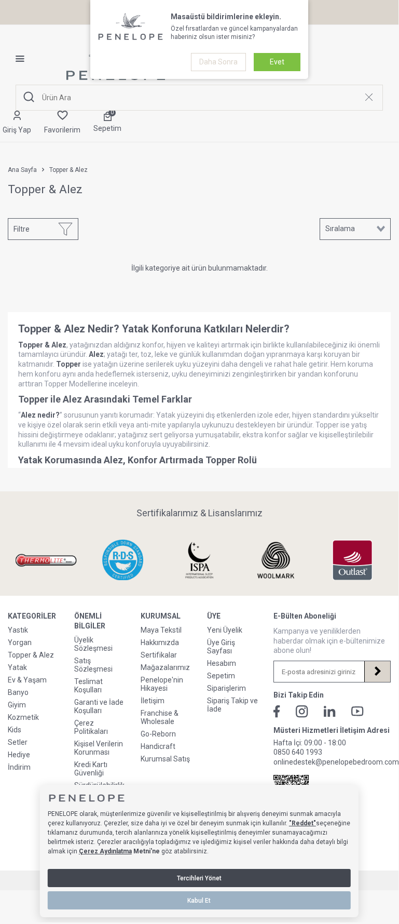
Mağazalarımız (165, 667)
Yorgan (20, 642)
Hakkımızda (160, 642)
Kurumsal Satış (165, 759)
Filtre (21, 229)
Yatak (17, 667)
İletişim (152, 701)
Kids (14, 730)
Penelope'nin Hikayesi (162, 684)
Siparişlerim (226, 688)
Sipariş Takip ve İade (232, 705)
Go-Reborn (158, 734)
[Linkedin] (330, 711)
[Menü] (24, 58)
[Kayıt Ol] (377, 671)
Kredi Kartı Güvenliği (90, 768)
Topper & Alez (31, 655)
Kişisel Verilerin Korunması (98, 748)
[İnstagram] (302, 711)
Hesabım (221, 663)
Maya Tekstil (161, 630)
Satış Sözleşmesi (93, 665)
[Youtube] (357, 711)
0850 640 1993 (297, 752)
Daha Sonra (218, 62)
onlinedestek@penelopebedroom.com (336, 762)
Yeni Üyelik (224, 630)
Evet (277, 62)
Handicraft (158, 746)
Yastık (18, 630)
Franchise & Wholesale (159, 717)
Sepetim (221, 676)
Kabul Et (199, 900)
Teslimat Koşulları (88, 685)
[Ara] (29, 97)
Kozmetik (23, 717)
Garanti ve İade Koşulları (98, 706)
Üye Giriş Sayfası (221, 646)
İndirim (19, 767)
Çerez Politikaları (91, 727)
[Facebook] (276, 711)
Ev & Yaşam (27, 680)
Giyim (17, 705)
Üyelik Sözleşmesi (93, 644)
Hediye (19, 755)
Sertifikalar (159, 655)
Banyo (18, 692)
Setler (17, 742)
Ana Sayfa (22, 169)
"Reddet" (302, 823)
